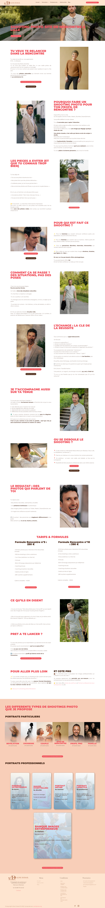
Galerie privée (63, 2)
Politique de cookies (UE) (63, 890)
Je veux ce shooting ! (31, 587)
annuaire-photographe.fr (89, 881)
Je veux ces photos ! (74, 207)
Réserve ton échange (92, 2)
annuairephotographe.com (89, 884)
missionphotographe (88, 882)
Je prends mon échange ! (31, 253)
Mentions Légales (62, 884)
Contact (18, 890)
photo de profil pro (70, 683)
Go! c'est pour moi (16, 36)
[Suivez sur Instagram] (78, 906)
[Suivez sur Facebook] (75, 906)
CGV (61, 881)
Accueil (37, 2)
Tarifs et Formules (30, 86)
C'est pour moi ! (74, 466)
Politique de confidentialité (63, 887)
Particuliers (44, 2)
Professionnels (53, 2)
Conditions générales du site (63, 894)
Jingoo (84, 886)
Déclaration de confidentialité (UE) (63, 899)
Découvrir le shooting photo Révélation (24, 688)
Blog (69, 2)
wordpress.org (37, 906)
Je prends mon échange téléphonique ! (31, 81)
